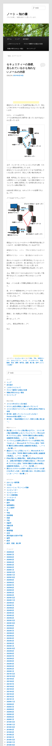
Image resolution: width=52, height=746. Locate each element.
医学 (8, 502)
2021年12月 (11, 674)
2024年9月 (10, 603)
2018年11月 (11, 742)
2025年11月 (11, 575)
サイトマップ (31, 48)
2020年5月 (10, 712)
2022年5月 (10, 661)
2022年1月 (10, 671)
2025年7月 (10, 585)
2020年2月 (10, 717)
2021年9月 (10, 679)
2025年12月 (11, 572)
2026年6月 (10, 557)
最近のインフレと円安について (18, 450)
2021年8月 (10, 681)
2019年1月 (10, 737)
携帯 (16, 362)
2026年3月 (10, 565)
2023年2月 (10, 643)
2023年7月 (10, 630)
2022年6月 (10, 658)
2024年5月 (10, 610)
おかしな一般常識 (13, 482)
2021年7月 (10, 684)
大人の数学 (11, 507)
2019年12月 (11, 722)
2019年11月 (11, 724)
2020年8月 (10, 704)
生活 (8, 533)
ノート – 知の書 (17, 14)
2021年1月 (10, 699)
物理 (8, 528)
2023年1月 (10, 646)
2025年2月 (10, 595)
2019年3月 (10, 732)
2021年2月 (10, 696)
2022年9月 (10, 651)
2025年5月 (10, 590)
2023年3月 (10, 641)
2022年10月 (11, 648)
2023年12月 (11, 620)
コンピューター (20, 358)
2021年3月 (10, 694)
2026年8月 (10, 552)
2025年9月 (10, 580)
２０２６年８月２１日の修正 (17, 404)
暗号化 (22, 362)
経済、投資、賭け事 (14, 543)
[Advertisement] (26, 91)
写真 (41, 360)
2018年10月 (11, 745)
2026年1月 (10, 570)
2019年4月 (10, 729)
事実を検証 (11, 500)
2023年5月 (10, 635)
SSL (31, 358)
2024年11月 (11, 600)
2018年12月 (11, 739)
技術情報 (10, 515)
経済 (8, 540)
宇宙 (8, 513)
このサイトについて (13, 44)
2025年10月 (11, 577)
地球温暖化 (11, 505)
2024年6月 (10, 608)
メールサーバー (33, 360)
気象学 (9, 523)
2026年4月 (10, 562)
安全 (12, 362)
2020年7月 (10, 707)
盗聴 (27, 362)
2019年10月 (11, 727)
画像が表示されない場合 (15, 48)
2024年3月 (10, 615)
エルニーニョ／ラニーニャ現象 (18, 487)
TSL (35, 358)
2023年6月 (10, 633)
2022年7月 (10, 656)
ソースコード (11, 497)
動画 (8, 362)
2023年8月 (10, 628)
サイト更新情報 (12, 495)
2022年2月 (10, 668)
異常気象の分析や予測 (14, 535)
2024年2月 (10, 618)
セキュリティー (16, 360)
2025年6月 (10, 587)
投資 (8, 518)
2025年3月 (10, 592)
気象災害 (10, 525)
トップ (17, 39)
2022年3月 (10, 666)
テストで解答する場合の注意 (33, 44)
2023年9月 (10, 625)
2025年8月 (10, 582)
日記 (8, 520)
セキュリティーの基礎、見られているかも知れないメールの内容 (21, 67)
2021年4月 (10, 691)
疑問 (8, 538)
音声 (37, 362)
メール (25, 360)
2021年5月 (10, 689)
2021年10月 (11, 676)
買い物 (32, 362)
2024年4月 (10, 613)
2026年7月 (10, 554)
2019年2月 (10, 734)
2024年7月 (10, 605)
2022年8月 (10, 653)
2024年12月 (11, 597)
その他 (9, 485)
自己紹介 (26, 39)
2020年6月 (10, 709)
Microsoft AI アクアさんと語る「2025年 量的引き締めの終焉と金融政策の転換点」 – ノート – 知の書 (26, 435)
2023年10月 (11, 623)
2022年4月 (10, 663)
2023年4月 (10, 638)
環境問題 (10, 530)
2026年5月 (10, 559)
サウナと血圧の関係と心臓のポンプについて (22, 406)
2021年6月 (10, 686)
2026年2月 (10, 567)
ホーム (9, 39)
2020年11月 (11, 701)
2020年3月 (10, 714)
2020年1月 (10, 719)
